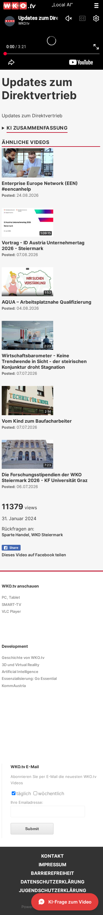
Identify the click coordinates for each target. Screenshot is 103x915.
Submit (32, 828)
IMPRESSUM (52, 864)
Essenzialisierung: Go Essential (29, 678)
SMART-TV (11, 604)
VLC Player (11, 611)
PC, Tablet (11, 597)
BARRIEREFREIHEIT (52, 873)
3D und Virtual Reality (20, 665)
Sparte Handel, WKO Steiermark (32, 534)
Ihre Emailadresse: (27, 802)
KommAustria (14, 686)
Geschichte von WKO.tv (23, 657)
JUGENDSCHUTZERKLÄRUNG (52, 890)
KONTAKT (52, 856)
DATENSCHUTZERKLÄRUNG (52, 882)
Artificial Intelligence (20, 672)
